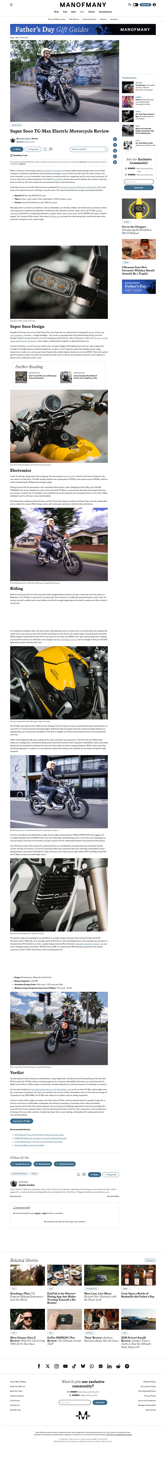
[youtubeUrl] (65, 1366)
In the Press (15, 1400)
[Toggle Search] (130, 4)
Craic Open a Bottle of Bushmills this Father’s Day (137, 1295)
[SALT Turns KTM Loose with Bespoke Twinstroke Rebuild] (21, 378)
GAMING (138, 97)
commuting (46, 170)
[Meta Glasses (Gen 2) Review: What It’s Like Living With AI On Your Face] (27, 1319)
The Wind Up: (145, 87)
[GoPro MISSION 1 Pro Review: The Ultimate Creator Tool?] (64, 1319)
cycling (64, 173)
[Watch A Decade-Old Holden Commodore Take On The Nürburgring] (128, 131)
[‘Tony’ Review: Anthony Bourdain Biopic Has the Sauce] (101, 1319)
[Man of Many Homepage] (83, 4)
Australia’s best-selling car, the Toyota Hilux (49, 1089)
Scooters (114, 19)
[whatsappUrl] (92, 1366)
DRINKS (126, 262)
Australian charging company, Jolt (89, 944)
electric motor (69, 476)
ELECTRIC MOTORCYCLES (19, 1173)
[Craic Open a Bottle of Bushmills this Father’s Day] (138, 1275)
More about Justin (15, 1196)
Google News (44, 1164)
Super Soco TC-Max (21, 1121)
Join (44, 1213)
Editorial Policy (150, 1382)
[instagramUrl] (56, 1366)
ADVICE (138, 111)
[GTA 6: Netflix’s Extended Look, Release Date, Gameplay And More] (128, 102)
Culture (91, 12)
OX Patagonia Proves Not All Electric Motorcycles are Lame (39, 1135)
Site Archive (151, 1410)
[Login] (154, 4)
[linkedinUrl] (109, 1366)
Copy (34, 149)
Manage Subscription (147, 1405)
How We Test (15, 1410)
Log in (37, 1213)
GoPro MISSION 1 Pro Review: (64, 1340)
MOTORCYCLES (16, 125)
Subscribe (145, 5)
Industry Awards (17, 1396)
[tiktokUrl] (74, 1366)
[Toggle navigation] (12, 4)
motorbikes (58, 179)
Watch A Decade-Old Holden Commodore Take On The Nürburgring (145, 131)
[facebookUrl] (39, 1366)
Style (73, 12)
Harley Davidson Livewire (66, 639)
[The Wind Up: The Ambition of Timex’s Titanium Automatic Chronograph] (128, 87)
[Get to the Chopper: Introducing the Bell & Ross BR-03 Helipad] (139, 208)
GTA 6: (145, 102)
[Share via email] (115, 162)
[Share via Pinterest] (116, 114)
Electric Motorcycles (56, 19)
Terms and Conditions (147, 1400)
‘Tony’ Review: (101, 1339)
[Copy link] (116, 119)
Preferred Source (66, 1164)
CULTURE (126, 222)
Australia (57, 170)
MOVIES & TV (89, 1333)
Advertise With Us (17, 1386)
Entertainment (105, 12)
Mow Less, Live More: (100, 1296)
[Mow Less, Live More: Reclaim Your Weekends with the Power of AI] (101, 1275)
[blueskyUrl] (83, 1366)
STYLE (138, 140)
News (56, 12)
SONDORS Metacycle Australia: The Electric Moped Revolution (40, 1138)
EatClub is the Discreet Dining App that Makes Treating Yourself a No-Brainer (61, 1298)
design (92, 332)
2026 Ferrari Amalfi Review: (136, 1342)
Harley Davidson (89, 19)
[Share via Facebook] (116, 104)
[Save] (45, 149)
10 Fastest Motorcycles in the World (29, 1145)
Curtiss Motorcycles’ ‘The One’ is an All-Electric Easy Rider (38, 1142)
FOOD (51, 1289)
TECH (13, 1289)
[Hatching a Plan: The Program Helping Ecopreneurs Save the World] (27, 1275)
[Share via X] (116, 109)
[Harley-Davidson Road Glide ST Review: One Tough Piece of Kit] (66, 378)
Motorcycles (24, 37)
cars (25, 176)
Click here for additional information (119, 1435)
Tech (65, 12)
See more (150, 1260)
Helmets (103, 19)
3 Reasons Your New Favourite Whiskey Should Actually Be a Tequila (138, 270)
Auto (82, 12)
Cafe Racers (74, 19)
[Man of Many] (83, 1415)
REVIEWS (34, 1173)
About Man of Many (113, 1196)
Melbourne (55, 216)
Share (17, 149)
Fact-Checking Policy (147, 1391)
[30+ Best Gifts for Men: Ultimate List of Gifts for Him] (128, 145)
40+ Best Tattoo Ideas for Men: (145, 116)
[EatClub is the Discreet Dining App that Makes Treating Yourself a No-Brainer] (64, 1275)
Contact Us (15, 1405)
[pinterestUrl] (127, 1366)
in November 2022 (80, 187)
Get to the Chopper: (137, 230)
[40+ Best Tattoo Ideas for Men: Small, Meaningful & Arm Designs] (128, 116)
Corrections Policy (148, 1386)
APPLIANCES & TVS (91, 1289)
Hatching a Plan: (26, 1296)
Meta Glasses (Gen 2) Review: (27, 1340)
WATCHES (139, 83)
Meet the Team (16, 1391)
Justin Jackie (24, 138)
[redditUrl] (118, 1366)
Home (12, 37)
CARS (137, 126)
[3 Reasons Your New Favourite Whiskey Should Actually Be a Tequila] (139, 249)
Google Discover (22, 1164)
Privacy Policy (150, 1396)
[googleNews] (100, 1366)
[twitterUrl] (48, 1366)
